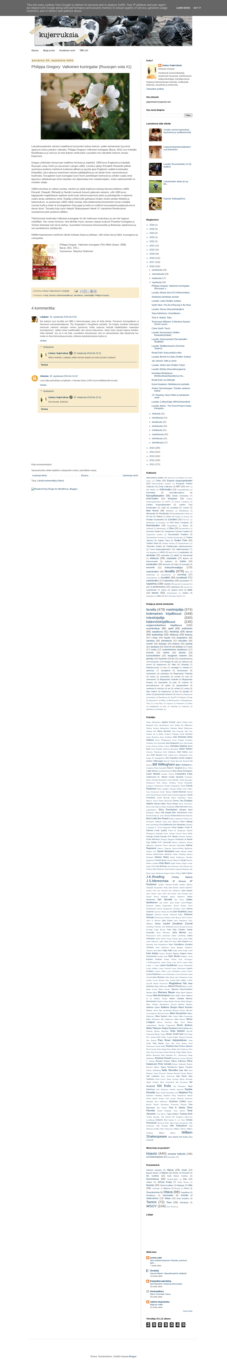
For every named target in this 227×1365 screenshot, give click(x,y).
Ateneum (171, 478)
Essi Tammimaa (152, 825)
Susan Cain (164, 1098)
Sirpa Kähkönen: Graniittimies (166, 313)
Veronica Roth (163, 1123)
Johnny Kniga (164, 1182)
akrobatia (150, 555)
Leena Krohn (186, 971)
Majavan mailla (156, 1304)
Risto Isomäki (164, 1064)
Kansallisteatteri (155, 495)
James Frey (151, 891)
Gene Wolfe (187, 833)
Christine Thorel (176, 783)
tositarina (185, 706)
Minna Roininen (164, 1022)
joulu (175, 682)
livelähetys (150, 575)
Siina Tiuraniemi (167, 1082)
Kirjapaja (180, 1185)
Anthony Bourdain (170, 749)
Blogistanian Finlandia (182, 673)
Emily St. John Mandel (161, 816)
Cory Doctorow (152, 792)
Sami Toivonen (160, 1073)
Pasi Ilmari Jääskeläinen (172, 1040)
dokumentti (187, 555)
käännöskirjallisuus (65, 295)
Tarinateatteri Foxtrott (155, 537)
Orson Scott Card (174, 1034)
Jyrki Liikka (163, 941)
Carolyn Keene (167, 774)
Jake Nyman (173, 888)
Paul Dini (170, 1043)
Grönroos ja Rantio (183, 839)
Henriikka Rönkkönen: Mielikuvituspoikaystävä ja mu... (168, 374)
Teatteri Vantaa (168, 543)
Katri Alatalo (152, 953)
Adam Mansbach (153, 722)
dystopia (155, 647)
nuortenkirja (153, 628)
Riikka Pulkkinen (178, 1061)
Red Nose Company (179, 522)
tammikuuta (158, 442)
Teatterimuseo (184, 543)
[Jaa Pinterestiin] (95, 291)
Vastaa (43, 340)
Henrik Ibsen (160, 860)
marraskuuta (158, 274)
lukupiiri (186, 691)
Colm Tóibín (187, 789)
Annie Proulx (151, 746)
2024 (152, 233)
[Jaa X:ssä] (88, 291)
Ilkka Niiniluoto (159, 869)
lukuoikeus (78, 295)
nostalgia (175, 667)
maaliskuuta (158, 434)
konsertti (150, 567)
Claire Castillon (163, 789)
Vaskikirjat (184, 1202)
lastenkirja (157, 634)
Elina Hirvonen (181, 807)
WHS (162, 552)
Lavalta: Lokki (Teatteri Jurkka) (166, 301)
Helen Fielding (179, 854)
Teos (169, 1202)
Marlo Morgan (187, 1001)
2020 (152, 250)
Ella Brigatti (166, 812)
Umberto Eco (161, 1120)
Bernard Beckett (182, 761)
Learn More (183, 8)
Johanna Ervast (161, 914)
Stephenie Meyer (184, 1095)
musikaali (181, 577)
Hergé (183, 860)
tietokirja (174, 631)
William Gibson (180, 1129)
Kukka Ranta (170, 959)
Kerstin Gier (162, 956)
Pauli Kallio (160, 1046)
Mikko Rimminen (153, 1019)
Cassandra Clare (183, 774)
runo (190, 647)
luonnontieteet (153, 655)
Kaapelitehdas (183, 490)
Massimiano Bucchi (168, 1004)
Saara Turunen (185, 1067)
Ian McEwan (161, 866)
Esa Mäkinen (173, 822)
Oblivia (159, 516)
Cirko (158, 480)
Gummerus (152, 1178)
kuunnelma (165, 676)
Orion (168, 516)
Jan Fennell (162, 891)
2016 (152, 266)
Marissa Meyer (166, 992)
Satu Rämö (181, 1076)
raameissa (175, 587)
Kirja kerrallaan (166, 1185)
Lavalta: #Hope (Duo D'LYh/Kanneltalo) (171, 292)
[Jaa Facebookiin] (92, 291)
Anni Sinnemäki (186, 743)
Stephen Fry (185, 1092)
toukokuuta (157, 426)
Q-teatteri (172, 519)
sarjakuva (157, 631)
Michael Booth (179, 1010)
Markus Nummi (175, 1001)
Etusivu (35, 50)
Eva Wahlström (166, 825)
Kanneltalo (150, 493)
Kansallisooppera (176, 493)
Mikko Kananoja (186, 1016)
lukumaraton (182, 670)
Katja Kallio (167, 950)
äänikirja (150, 641)
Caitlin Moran (151, 771)
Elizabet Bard (185, 810)
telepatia (149, 596)
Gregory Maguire (168, 839)
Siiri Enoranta (182, 1082)
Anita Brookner (152, 737)
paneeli (187, 584)
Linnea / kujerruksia (58, 353)
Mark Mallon (176, 995)
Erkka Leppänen (176, 819)
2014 (152, 452)
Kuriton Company (182, 502)
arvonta (150, 652)
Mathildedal (184, 511)
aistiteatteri (184, 552)
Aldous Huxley (152, 728)
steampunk (151, 679)
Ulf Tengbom (177, 1117)
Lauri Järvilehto (173, 971)
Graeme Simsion (185, 837)
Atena (170, 1169)
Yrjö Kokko (183, 1137)
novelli (149, 644)
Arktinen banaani (154, 1170)
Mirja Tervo (179, 1022)
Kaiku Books (183, 1182)
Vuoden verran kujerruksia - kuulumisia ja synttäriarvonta (177, 131)
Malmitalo (170, 511)
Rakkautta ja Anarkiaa (155, 523)
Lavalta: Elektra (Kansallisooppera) (169, 369)
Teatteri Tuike (181, 540)
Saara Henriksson (169, 1067)
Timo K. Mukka (177, 1107)
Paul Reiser (181, 1043)
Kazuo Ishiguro (180, 953)
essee (149, 664)
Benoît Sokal (169, 761)
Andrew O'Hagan (171, 734)
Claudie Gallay (176, 789)
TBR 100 (84, 50)
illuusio (186, 558)
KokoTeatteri (152, 498)
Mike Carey (173, 1016)
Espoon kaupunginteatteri (179, 480)
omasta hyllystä (176, 1153)
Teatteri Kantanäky (175, 537)
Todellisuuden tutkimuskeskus (179, 546)
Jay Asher (163, 903)
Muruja (177, 1188)
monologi (181, 574)
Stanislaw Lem (172, 1093)
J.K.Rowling (155, 877)
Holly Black (164, 863)
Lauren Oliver (160, 971)
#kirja (163, 700)
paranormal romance (164, 694)
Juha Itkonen (179, 932)
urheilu (177, 688)
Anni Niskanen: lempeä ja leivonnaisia (166, 1284)
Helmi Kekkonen (177, 857)
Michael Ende (163, 1013)
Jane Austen (186, 890)
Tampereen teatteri (154, 534)
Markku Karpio (160, 999)
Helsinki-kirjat (172, 1179)
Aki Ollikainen (186, 725)
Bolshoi (182, 478)
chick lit (167, 647)
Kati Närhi (158, 950)
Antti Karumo (156, 755)
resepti (177, 676)
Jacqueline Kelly (160, 888)
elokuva (154, 558)
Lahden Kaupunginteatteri (158, 505)
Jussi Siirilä (187, 939)
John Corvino (187, 918)
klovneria (166, 564)
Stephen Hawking (154, 1095)
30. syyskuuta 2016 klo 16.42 (64, 376)
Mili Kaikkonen (167, 1019)
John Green (167, 920)
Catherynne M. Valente (156, 777)
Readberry (163, 697)
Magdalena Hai (178, 983)
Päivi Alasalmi (167, 1055)
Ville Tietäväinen (178, 1125)
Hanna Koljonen (179, 842)
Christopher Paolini (162, 786)
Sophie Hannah (176, 1089)
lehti (164, 706)
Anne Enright (178, 740)
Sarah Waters (186, 1073)
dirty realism (151, 691)
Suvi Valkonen (161, 1101)
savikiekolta (151, 590)
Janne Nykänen (177, 897)
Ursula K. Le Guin (176, 1120)
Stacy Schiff (160, 1093)
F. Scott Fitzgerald (163, 827)
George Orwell (152, 836)
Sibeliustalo (161, 528)
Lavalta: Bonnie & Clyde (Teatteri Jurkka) (171, 357)
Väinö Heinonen (166, 1129)
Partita (177, 517)
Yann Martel (173, 1137)
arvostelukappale (154, 1157)
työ (169, 688)
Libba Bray (169, 977)
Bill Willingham (164, 764)
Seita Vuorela (172, 1079)
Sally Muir (183, 1070)
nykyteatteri (184, 581)
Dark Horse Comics (177, 1176)
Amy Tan (188, 731)
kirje (190, 697)
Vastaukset (48, 347)
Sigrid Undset (152, 1082)
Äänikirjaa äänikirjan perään (165, 297)
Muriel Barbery (184, 1025)
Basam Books (152, 1173)
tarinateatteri (172, 593)
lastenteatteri (152, 571)
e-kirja (45, 295)
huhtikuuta (157, 430)
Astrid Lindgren (185, 758)
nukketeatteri (152, 580)
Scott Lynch (160, 1079)
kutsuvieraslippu (174, 567)
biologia (163, 644)
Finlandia (185, 664)
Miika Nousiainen (178, 1013)
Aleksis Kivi (151, 731)
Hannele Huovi (161, 845)
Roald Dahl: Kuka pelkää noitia (167, 352)
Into (185, 1179)
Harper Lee (151, 851)
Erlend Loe (187, 819)
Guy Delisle (151, 842)
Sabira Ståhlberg (153, 1070)
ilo (173, 658)
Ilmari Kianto (170, 869)
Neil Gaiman (183, 1028)
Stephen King (170, 1095)
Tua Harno (161, 1114)
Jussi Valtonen (152, 941)
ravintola (150, 688)
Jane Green (151, 894)
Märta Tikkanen (153, 1028)
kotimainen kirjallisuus (164, 613)
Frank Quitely (160, 830)
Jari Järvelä (164, 899)
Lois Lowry (181, 980)
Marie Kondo (164, 989)
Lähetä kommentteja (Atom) (50, 480)
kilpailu (183, 697)
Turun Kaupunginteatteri (160, 549)
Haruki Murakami (165, 851)
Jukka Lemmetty (178, 936)
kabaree (168, 561)
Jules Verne (161, 939)
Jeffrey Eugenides (163, 906)
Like (190, 1185)
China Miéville (173, 780)
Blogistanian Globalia (169, 679)
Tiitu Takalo (162, 1108)
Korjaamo (172, 498)
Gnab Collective (165, 486)
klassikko (182, 641)
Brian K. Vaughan (174, 768)
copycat (169, 703)
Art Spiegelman (158, 758)
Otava (168, 1192)
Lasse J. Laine (152, 965)
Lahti (163, 508)
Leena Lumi (156, 1258)
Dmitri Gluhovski (165, 801)
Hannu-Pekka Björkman (182, 848)
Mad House (152, 510)
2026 (152, 225)
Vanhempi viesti (130, 475)
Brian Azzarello (160, 768)
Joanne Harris (160, 912)
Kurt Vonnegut (185, 959)
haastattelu (163, 682)
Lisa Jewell (170, 980)
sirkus (164, 590)
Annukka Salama (178, 746)
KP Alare (173, 941)
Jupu (180, 939)
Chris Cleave (161, 783)
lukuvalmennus (152, 685)
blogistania (182, 638)
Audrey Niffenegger (154, 761)
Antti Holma (182, 752)
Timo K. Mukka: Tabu (162, 317)
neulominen (151, 673)
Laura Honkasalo (185, 965)
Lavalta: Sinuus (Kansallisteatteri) (168, 309)
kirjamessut (162, 664)
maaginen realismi (177, 655)
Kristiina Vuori (186, 956)
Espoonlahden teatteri (161, 484)
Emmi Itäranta (186, 816)
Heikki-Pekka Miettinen (162, 854)
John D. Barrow (153, 921)
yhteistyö (160, 709)
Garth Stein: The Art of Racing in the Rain (171, 305)
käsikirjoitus (154, 706)
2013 (152, 456)
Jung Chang (172, 939)
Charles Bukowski (159, 780)
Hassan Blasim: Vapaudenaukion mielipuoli (168, 1273)
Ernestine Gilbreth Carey (156, 822)
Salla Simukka (170, 1070)
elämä (166, 652)
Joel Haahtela (179, 911)
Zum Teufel (171, 1207)
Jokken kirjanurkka (160, 1302)
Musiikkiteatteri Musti (181, 514)
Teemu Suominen (161, 1105)
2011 (152, 464)
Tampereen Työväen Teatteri (177, 531)
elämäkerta (166, 641)
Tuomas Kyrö (186, 1114)
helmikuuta (157, 438)
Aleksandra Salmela (168, 728)
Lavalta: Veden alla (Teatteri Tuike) (168, 365)
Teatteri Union (152, 543)
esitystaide (171, 558)
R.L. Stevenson (180, 1055)
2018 (152, 258)
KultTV (167, 502)
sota (187, 676)
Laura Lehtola (165, 968)
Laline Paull (166, 962)
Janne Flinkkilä (160, 897)
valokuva (185, 662)
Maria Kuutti (151, 989)
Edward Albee (160, 804)
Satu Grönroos (167, 1076)
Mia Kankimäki (165, 1010)
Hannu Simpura (164, 848)
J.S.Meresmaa (157, 881)
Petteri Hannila (170, 1052)
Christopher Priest (178, 786)
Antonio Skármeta (154, 752)
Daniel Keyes (156, 795)
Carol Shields (153, 774)
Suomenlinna (184, 528)
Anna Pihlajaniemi (163, 740)
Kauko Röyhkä (165, 953)
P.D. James (151, 1037)
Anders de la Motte (154, 734)
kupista (189, 644)
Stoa (171, 528)
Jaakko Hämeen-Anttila (168, 885)
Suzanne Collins (177, 1101)
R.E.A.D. (186, 520)
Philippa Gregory (102, 295)
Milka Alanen (180, 1019)
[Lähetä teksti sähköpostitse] (76, 291)
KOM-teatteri (166, 489)
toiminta (186, 667)
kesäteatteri (151, 564)
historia (52, 295)
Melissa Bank (152, 1010)
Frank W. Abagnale (176, 830)
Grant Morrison (153, 839)
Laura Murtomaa (178, 968)
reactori (187, 587)
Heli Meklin (151, 490)
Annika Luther (163, 746)
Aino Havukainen (161, 725)
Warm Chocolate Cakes (160, 1294)
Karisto (150, 1185)
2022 (152, 241)
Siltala (168, 1198)
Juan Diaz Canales (176, 929)
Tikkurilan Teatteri (154, 546)
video (159, 596)
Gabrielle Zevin (162, 833)
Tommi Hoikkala (164, 1111)
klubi (176, 564)
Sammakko (168, 1195)
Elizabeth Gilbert (153, 813)
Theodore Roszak (179, 1105)
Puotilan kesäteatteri (155, 519)
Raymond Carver (179, 1058)
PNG (158, 1037)
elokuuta (156, 413)
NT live (149, 516)
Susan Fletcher (177, 1098)
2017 (152, 262)
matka (167, 685)
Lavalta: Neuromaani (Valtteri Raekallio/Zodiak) (166, 333)
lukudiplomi (165, 670)
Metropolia (150, 513)
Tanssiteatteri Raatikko (178, 534)
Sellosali (149, 528)
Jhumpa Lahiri (179, 909)
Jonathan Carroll (182, 923)
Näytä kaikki (187, 1311)
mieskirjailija (155, 617)
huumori (163, 658)
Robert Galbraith (179, 1064)
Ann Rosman (179, 737)
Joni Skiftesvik (167, 927)
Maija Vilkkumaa (161, 986)
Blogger (132, 1356)
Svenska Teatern (153, 531)
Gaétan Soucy (175, 833)
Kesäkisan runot (67, 50)
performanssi (159, 587)
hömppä (167, 662)
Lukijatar (44, 317)
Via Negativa (151, 552)
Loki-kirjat (156, 1188)
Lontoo (186, 508)
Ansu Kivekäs (156, 749)
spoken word (177, 590)
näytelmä (151, 583)
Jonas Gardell (162, 923)
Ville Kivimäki (162, 1126)
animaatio (165, 555)
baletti (176, 555)
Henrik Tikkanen (173, 860)
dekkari (179, 647)
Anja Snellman (166, 737)
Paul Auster (158, 1043)
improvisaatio (152, 561)
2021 (152, 245)
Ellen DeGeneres (179, 812)
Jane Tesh (161, 894)
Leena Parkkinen (153, 974)
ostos (148, 694)
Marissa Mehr (151, 992)
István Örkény (175, 873)
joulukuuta (157, 270)
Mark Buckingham (161, 995)
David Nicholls (163, 798)
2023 (152, 237)
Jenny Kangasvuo (164, 909)
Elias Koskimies (168, 807)
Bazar (165, 1173)
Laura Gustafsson (168, 965)
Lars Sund (176, 962)
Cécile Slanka (165, 792)
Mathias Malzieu (185, 1004)
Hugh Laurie (187, 863)
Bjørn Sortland (182, 765)
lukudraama (166, 575)
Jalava (149, 1182)
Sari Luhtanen (152, 1076)
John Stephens (180, 921)
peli (147, 587)
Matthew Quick (153, 1007)
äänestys (150, 670)
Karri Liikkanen (162, 947)
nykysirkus (169, 580)
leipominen (153, 700)
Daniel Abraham (179, 792)
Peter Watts (171, 1049)
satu (176, 662)
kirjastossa (166, 691)
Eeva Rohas (172, 804)
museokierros (151, 578)
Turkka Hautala (152, 1117)
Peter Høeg (161, 1049)
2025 (152, 229)
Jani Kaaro (171, 894)
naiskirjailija (89, 295)
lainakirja (171, 1157)
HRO (188, 487)
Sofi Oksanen (162, 1089)
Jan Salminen (174, 891)
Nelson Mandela (161, 1031)
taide (190, 590)
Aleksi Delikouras (185, 728)
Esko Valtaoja (186, 821)
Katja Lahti (187, 950)
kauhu (152, 676)
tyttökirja (149, 709)
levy (187, 572)
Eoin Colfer (151, 818)
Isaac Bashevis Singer (160, 873)
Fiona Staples (178, 827)
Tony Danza (179, 1111)
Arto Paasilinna (171, 758)
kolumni (185, 682)
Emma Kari (176, 815)
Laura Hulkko (152, 968)
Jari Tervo (179, 900)
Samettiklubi (172, 526)
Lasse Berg (187, 962)
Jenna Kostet (180, 906)
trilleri (174, 664)
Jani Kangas (183, 894)
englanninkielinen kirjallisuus (164, 625)
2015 (152, 448)
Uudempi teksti (39, 475)
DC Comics (152, 1176)
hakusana (180, 703)
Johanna (44, 376)
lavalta (170, 571)
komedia (185, 564)
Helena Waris (162, 857)
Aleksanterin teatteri (155, 478)
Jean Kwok (175, 903)
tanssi (155, 592)
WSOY (151, 1206)
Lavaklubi (174, 508)
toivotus (160, 688)
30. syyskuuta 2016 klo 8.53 (63, 317)
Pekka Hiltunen (185, 1046)
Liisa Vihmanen (181, 977)
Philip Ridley (181, 1052)
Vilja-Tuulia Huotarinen (179, 1123)
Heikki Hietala (181, 851)
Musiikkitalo (164, 513)
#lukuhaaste (174, 700)
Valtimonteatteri (182, 549)
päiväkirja (165, 673)
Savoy (185, 525)
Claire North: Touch (161, 328)
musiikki (165, 577)
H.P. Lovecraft (164, 842)
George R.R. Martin (169, 836)
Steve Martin (151, 1098)
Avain (184, 1170)
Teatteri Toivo (164, 540)
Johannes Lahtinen (163, 918)
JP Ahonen (179, 881)
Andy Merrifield (186, 734)
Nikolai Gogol (159, 1034)
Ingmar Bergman (182, 869)
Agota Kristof (182, 722)
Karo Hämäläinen (176, 944)
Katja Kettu (177, 950)
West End (172, 552)
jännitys (150, 658)
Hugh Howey (176, 863)
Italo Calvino (187, 873)
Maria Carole (187, 986)
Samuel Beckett (173, 1073)
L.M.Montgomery (153, 962)
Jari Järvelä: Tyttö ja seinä (164, 361)
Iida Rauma (184, 866)
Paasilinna (185, 1192)
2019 (152, 254)
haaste (167, 638)
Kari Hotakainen (161, 944)
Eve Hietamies (179, 825)
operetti (177, 584)
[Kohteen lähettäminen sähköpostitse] (82, 291)
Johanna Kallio (176, 914)
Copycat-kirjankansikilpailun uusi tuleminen (177, 148)
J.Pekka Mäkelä (182, 877)
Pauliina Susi (172, 1046)
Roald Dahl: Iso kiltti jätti (163, 380)
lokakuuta (157, 278)
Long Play (158, 703)
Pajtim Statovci (179, 1037)
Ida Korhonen (173, 866)
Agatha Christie (168, 722)
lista (176, 691)
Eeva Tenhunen (185, 804)
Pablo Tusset (166, 1037)
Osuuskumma (153, 1192)
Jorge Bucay (159, 930)
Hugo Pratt (150, 866)
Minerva (167, 1188)
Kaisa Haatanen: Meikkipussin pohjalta (170, 384)
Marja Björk (180, 992)
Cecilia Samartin (176, 777)
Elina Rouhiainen (168, 809)
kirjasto (151, 1153)
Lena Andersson (168, 974)
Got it (197, 8)
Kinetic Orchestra (180, 496)
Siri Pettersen (179, 1086)
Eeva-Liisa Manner (154, 807)
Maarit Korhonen (160, 983)
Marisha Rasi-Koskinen (181, 989)
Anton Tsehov (186, 749)
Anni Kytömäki (159, 743)
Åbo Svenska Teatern (173, 596)
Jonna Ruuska (180, 927)
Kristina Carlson (154, 959)
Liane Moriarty (158, 977)
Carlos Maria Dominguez (181, 771)
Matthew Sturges (169, 1007)
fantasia (188, 634)
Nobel (178, 694)
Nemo (186, 1188)
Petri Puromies (157, 1052)
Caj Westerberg (164, 771)
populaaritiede (182, 685)
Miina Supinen (161, 1016)
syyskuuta (157, 282)
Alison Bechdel (164, 731)
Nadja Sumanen (170, 1028)
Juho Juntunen (163, 936)
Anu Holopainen (181, 755)
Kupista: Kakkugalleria (174, 198)
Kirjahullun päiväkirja (160, 1281)
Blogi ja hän (49, 50)
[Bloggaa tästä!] (85, 291)
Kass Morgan (177, 947)
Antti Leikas (168, 755)
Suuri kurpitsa (182, 1198)
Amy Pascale (177, 731)
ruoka (154, 649)
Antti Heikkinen (169, 752)
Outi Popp (188, 1034)
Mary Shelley (152, 1004)
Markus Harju (162, 1001)
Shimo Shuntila (185, 1079)
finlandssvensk (152, 667)
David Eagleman (180, 795)
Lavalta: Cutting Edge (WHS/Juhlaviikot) (171, 402)
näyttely (167, 584)
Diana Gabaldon (178, 798)
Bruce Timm (187, 768)
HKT (178, 486)
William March (167, 1133)
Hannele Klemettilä (177, 845)
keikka (183, 561)
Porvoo (187, 517)
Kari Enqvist (183, 941)
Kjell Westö (174, 956)
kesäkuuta (157, 422)
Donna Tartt (178, 801)
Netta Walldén (177, 1031)
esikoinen (187, 628)
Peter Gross (151, 1049)
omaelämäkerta (185, 659)
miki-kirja (174, 706)
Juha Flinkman (163, 933)
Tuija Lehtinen (173, 1114)
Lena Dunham (181, 974)
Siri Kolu (164, 1086)
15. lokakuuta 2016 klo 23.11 (87, 353)
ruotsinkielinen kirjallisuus (175, 649)
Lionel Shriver (158, 980)
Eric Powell (163, 818)
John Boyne (176, 918)
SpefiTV (174, 697)
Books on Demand (181, 1173)
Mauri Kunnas (185, 1007)
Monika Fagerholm (167, 1025)
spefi (170, 628)
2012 (152, 460)
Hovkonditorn (157, 1291)
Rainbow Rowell (163, 1058)
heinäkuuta (157, 418)
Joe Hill (169, 912)
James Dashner (185, 888)
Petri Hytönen (182, 1049)
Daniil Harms (167, 795)
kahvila (182, 652)
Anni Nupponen (172, 743)
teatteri (185, 593)
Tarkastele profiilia (155, 89)
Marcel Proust (175, 986)
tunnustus (154, 662)
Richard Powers (163, 1061)
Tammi (151, 1202)
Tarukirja (154, 1270)
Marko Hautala (177, 998)
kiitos (190, 703)
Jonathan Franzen (153, 927)
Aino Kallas (175, 725)
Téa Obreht (166, 1117)
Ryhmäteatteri (153, 525)
